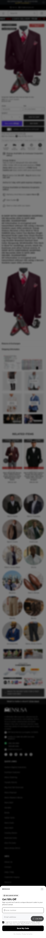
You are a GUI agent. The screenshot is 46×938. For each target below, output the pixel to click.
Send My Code (23, 928)
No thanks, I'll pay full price (23, 934)
